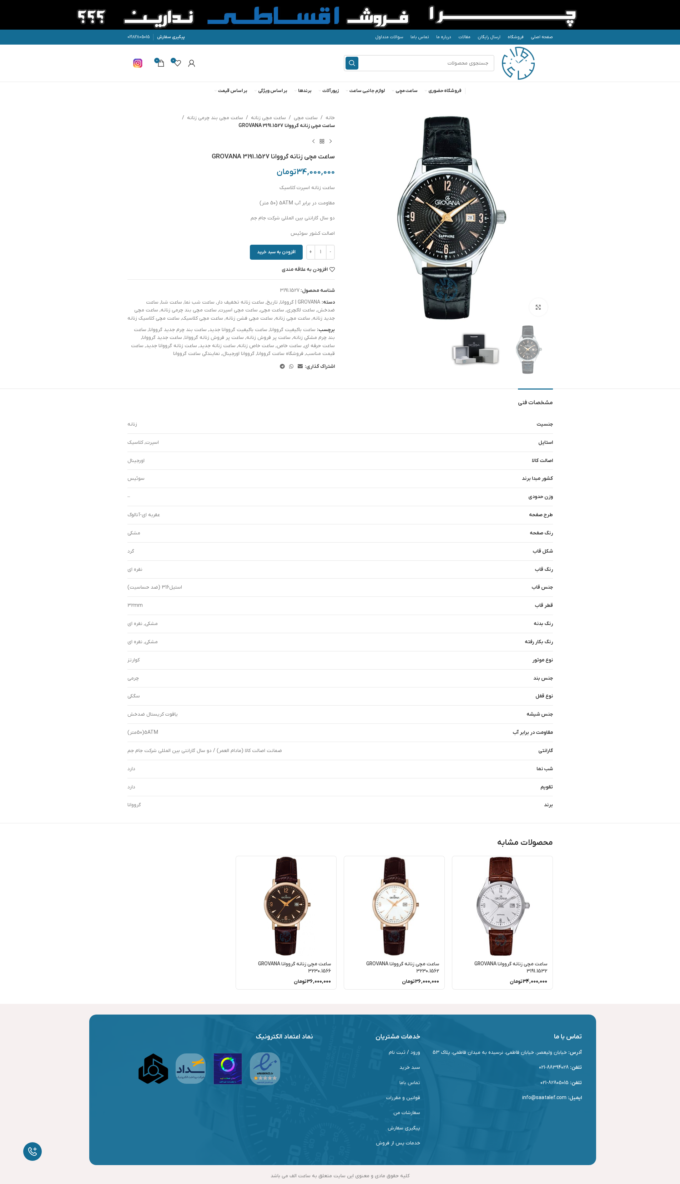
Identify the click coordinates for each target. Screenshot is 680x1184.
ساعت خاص (289, 345)
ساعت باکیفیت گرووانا (293, 329)
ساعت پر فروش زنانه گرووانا (214, 337)
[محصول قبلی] (330, 141)
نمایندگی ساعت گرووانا (196, 353)
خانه (330, 118)
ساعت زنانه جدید (218, 345)
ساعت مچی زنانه (268, 118)
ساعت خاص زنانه (256, 345)
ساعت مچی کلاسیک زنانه (153, 318)
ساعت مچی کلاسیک (202, 318)
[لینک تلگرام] (282, 367)
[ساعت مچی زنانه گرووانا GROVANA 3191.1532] (502, 906)
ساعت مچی (306, 118)
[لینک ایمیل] (300, 367)
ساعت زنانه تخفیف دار (240, 302)
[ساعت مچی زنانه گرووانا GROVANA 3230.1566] (286, 906)
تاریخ (272, 302)
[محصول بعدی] (313, 141)
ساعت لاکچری (301, 310)
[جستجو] (352, 63)
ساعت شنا (171, 302)
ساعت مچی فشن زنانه (249, 318)
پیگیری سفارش (171, 37)
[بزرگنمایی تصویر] (538, 307)
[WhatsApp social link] (291, 367)
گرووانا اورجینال (238, 353)
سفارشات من (406, 1112)
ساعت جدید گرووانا (162, 337)
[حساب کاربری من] (192, 63)
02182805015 (138, 37)
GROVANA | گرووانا (300, 302)
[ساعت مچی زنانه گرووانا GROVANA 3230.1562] (394, 906)
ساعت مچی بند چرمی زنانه (215, 118)
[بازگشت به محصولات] (322, 141)
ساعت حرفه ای (319, 345)
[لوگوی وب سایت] (518, 63)
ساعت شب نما (200, 302)
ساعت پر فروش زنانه (268, 337)
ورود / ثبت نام (404, 1052)
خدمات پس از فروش (398, 1143)
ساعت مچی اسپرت (238, 310)
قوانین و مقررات (403, 1097)
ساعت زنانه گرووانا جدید (171, 345)
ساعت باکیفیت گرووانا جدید (238, 329)
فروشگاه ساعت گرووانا (280, 353)
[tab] (535, 399)
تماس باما (409, 1082)
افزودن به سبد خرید (276, 252)
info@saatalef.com (544, 1097)
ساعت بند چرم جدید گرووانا (178, 329)
